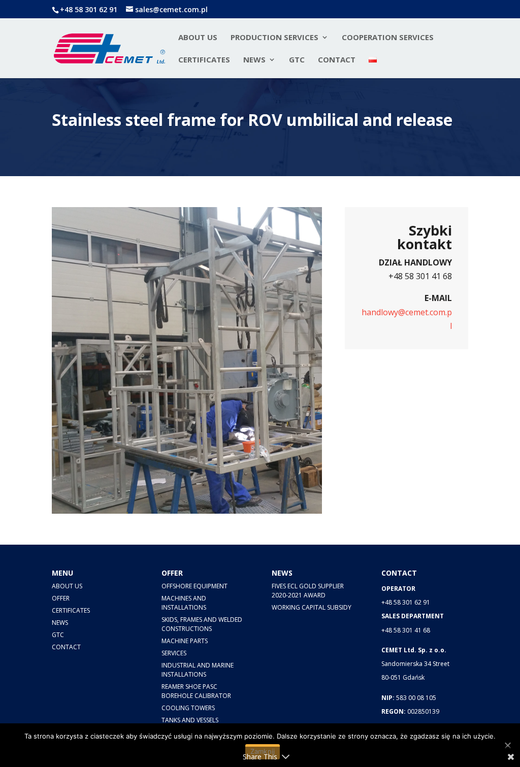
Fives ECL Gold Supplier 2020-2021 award (308, 590)
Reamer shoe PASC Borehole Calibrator (196, 691)
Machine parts (184, 641)
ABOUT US (67, 586)
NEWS (254, 60)
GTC (297, 60)
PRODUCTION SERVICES (274, 38)
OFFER (61, 598)
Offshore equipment (194, 586)
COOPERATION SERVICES (388, 38)
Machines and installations (183, 603)
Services (173, 653)
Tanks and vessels (189, 720)
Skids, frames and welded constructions (201, 624)
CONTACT (336, 60)
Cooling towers (188, 708)
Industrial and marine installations (197, 670)
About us (197, 38)
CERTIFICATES (204, 60)
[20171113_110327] (229, 510)
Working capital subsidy (311, 607)
